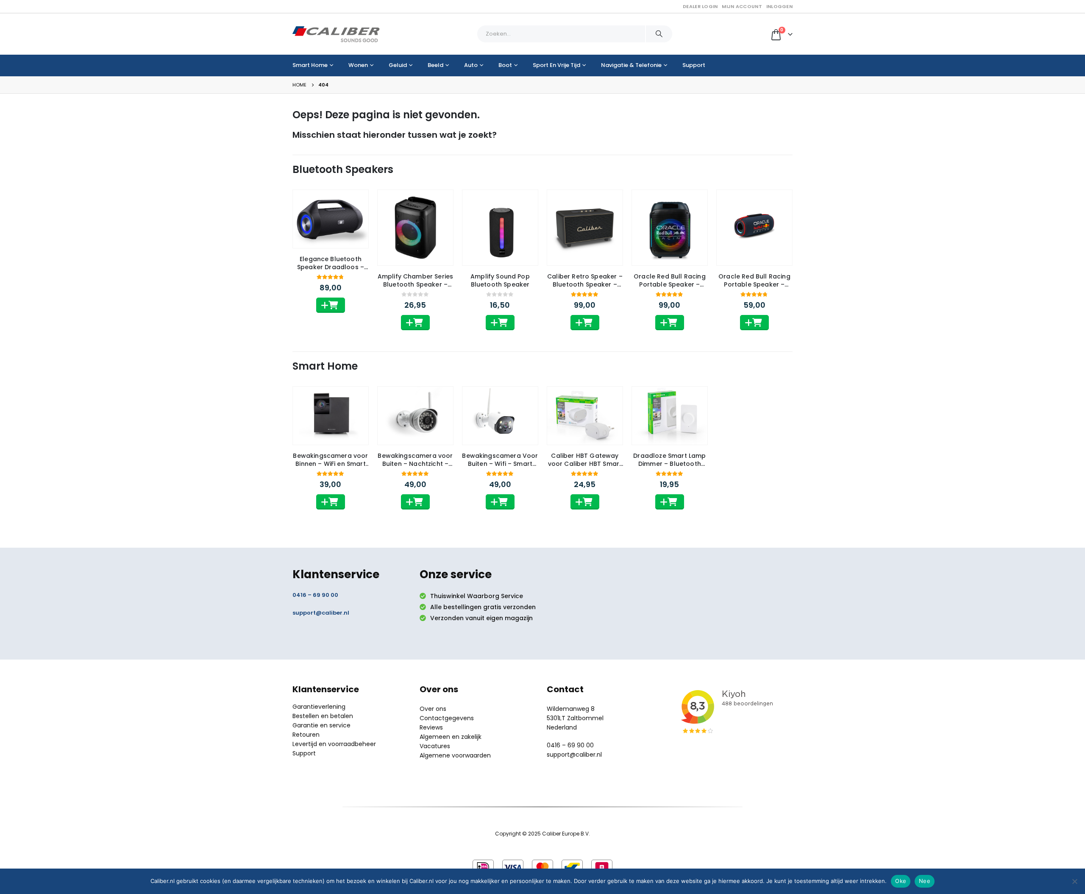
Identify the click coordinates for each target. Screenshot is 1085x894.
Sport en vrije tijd (556, 65)
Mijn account (742, 6)
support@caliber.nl (320, 613)
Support (693, 65)
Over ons (433, 709)
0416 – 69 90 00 (315, 595)
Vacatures (435, 746)
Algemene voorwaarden (455, 755)
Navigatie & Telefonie (631, 65)
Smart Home (310, 65)
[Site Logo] (336, 34)
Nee (924, 880)
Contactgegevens (447, 718)
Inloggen (779, 6)
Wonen (358, 65)
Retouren (306, 734)
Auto (471, 65)
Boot (505, 65)
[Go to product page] (330, 219)
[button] (330, 305)
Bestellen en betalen (322, 716)
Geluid (398, 65)
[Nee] (1074, 881)
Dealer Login (700, 6)
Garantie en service (321, 725)
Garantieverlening (318, 706)
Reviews (431, 727)
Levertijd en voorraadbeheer (334, 744)
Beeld (435, 65)
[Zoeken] (659, 33)
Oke (900, 880)
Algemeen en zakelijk (450, 736)
